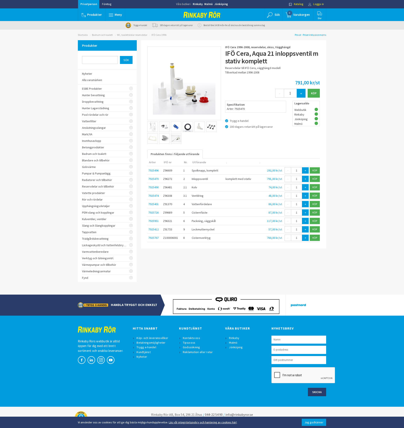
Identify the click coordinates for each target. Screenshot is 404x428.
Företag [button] (106, 4)
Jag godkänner (313, 422)
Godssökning (191, 347)
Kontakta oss (191, 338)
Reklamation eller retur (198, 352)
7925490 (153, 187)
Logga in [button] (318, 4)
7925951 (153, 221)
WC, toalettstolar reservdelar (132, 34)
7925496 (153, 170)
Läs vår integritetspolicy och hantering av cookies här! (203, 422)
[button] (115, 14)
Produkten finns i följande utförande (175, 154)
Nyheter (142, 357)
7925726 (153, 212)
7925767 (153, 238)
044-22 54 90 (214, 414)
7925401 (153, 204)
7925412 (153, 229)
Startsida (83, 34)
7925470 (153, 179)
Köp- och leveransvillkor (152, 338)
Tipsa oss (189, 342)
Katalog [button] (298, 4)
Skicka (317, 392)
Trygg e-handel (146, 347)
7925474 (153, 196)
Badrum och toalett (102, 34)
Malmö (208, 4)
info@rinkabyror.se (239, 414)
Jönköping (221, 4)
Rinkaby (198, 4)
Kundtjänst (144, 352)
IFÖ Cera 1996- (159, 34)
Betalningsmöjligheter (151, 342)
